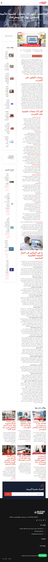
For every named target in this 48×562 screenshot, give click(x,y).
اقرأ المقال (43, 444)
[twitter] (43, 520)
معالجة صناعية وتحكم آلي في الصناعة (6, 244)
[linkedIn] (41, 520)
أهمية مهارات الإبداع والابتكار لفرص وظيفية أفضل (6, 91)
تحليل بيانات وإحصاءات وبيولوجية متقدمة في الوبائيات (6, 178)
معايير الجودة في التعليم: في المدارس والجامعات (6, 66)
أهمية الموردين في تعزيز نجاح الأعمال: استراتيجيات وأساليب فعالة (6, 128)
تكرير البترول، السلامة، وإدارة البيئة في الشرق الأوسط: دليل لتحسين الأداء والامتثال (6, 224)
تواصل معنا (4, 558)
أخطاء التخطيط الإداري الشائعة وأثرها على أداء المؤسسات (25, 424)
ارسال (8, 494)
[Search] (5, 35)
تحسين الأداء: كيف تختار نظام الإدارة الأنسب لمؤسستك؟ (24, 458)
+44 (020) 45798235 (38, 531)
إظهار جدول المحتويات (37, 55)
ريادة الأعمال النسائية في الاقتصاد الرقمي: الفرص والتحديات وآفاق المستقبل (10, 460)
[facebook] (45, 520)
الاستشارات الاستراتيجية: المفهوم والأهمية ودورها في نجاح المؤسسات (40, 460)
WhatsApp (41, 555)
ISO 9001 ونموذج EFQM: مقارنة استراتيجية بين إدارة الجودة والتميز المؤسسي (39, 425)
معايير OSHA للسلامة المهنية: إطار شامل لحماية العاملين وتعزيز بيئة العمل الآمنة (9, 425)
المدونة (9, 558)
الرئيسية (39, 20)
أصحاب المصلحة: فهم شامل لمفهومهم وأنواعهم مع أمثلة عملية (7, 78)
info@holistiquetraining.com (37, 534)
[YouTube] (36, 520)
